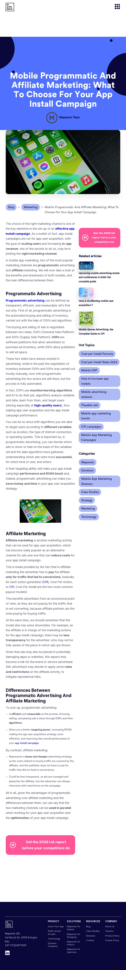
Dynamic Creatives (53, 944)
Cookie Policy (112, 940)
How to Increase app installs (95, 381)
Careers (109, 931)
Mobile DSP (89, 370)
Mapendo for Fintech (73, 943)
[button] (116, 7)
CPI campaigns (91, 426)
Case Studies (90, 492)
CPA (46, 582)
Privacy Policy (112, 935)
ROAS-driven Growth (54, 932)
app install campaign (27, 743)
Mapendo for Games (73, 928)
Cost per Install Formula (97, 353)
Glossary (90, 935)
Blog (88, 926)
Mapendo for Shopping (73, 935)
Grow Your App (56, 926)
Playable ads (89, 405)
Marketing (88, 508)
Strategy (86, 500)
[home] (10, 7)
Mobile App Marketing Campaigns (96, 438)
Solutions (87, 470)
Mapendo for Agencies (73, 950)
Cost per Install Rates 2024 (99, 362)
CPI (11, 587)
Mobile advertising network (93, 394)
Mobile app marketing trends (96, 416)
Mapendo (87, 462)
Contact (90, 940)
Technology (88, 516)
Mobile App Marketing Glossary (96, 481)
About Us (110, 926)
